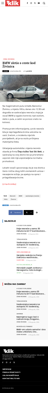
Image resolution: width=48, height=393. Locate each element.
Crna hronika (9, 59)
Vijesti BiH (20, 260)
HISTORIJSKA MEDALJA (24, 264)
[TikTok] (10, 362)
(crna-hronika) (9, 184)
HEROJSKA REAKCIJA (23, 252)
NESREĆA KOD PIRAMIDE (24, 326)
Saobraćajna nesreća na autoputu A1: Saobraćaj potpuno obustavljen (28, 243)
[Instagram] (31, 3)
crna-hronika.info (15, 71)
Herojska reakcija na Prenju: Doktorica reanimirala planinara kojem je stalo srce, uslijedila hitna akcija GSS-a (30, 256)
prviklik (29, 71)
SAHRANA (19, 313)
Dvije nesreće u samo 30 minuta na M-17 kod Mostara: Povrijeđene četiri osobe (30, 229)
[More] (36, 212)
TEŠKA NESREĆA (22, 239)
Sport (19, 273)
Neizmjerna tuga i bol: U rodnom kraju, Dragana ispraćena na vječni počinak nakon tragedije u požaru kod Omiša (30, 318)
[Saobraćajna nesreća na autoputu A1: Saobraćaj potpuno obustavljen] (8, 244)
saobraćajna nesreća (32, 196)
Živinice (13, 199)
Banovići (12, 196)
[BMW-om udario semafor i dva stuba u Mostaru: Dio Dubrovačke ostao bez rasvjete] (8, 331)
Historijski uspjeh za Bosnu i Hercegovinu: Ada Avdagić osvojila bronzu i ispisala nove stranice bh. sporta (31, 269)
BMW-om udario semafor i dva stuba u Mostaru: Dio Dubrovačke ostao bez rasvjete (31, 330)
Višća (5, 199)
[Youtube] (39, 3)
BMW (20, 196)
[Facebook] (27, 3)
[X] (35, 3)
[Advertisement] (24, 32)
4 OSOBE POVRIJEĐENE (23, 225)
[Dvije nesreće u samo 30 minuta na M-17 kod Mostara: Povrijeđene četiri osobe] (8, 230)
